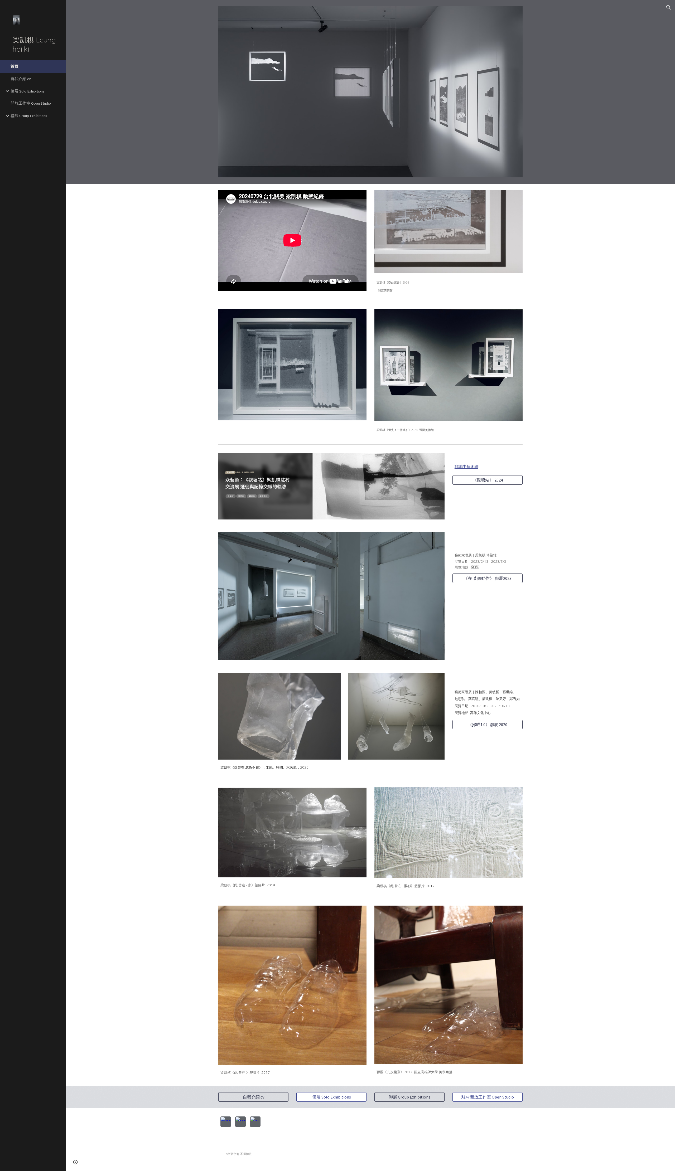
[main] (448, 285)
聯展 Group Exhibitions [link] (29, 115)
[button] (668, 7)
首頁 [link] (14, 66)
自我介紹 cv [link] (21, 78)
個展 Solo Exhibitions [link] (28, 91)
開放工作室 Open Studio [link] (31, 103)
